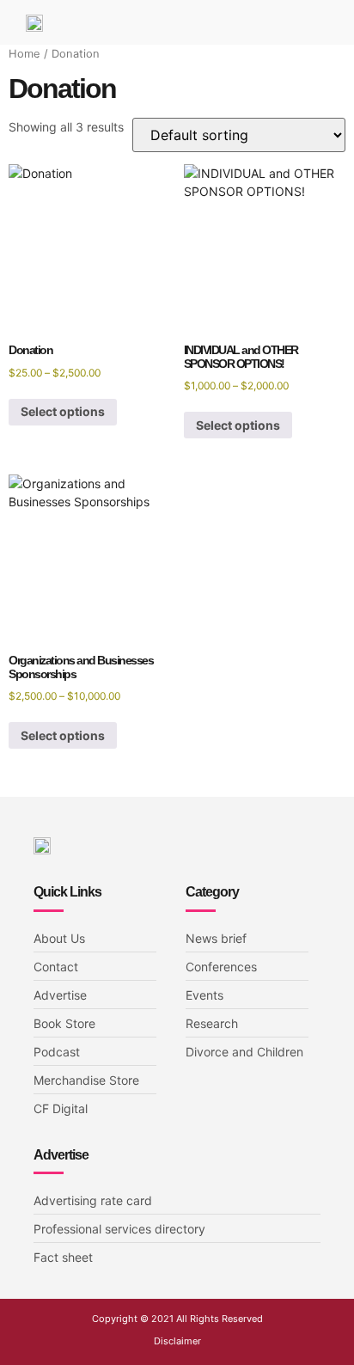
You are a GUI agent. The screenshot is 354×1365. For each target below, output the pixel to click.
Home (24, 53)
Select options (63, 411)
